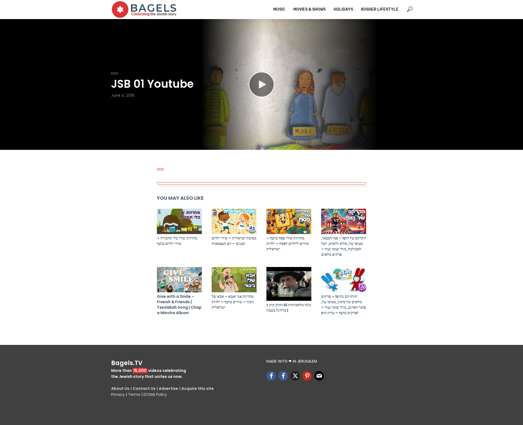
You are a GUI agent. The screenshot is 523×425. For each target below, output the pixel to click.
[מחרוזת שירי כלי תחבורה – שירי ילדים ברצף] (179, 221)
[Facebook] (271, 376)
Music (279, 9)
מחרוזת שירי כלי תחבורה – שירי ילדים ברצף (177, 240)
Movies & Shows (309, 9)
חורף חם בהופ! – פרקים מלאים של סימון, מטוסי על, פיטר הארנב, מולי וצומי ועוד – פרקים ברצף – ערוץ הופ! (343, 304)
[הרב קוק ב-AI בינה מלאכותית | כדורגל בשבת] (288, 284)
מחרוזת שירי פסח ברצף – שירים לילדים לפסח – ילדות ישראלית (287, 243)
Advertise (168, 388)
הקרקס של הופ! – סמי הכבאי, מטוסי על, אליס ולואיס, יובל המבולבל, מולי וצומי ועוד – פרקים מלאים (343, 246)
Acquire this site (197, 388)
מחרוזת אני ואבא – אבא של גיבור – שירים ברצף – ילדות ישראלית (233, 302)
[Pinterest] (307, 376)
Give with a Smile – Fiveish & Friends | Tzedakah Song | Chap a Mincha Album (179, 304)
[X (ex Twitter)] (295, 376)
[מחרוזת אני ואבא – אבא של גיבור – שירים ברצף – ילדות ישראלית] (234, 279)
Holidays (343, 9)
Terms (134, 394)
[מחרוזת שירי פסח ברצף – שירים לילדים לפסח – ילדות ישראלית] (288, 221)
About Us (120, 388)
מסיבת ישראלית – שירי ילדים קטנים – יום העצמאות (234, 240)
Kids (114, 73)
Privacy (118, 394)
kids (160, 169)
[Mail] (319, 376)
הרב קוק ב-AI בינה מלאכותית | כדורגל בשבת (288, 307)
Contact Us (144, 388)
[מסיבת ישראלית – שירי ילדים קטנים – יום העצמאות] (234, 221)
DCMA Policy (155, 394)
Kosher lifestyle (380, 9)
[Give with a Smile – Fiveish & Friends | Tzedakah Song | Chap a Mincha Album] (179, 279)
